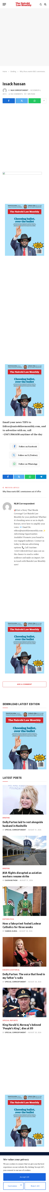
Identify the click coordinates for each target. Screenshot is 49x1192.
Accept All (24, 1177)
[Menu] (4, 4)
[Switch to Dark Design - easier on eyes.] (40, 4)
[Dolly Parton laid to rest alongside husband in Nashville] (24, 800)
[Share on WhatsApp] (34, 100)
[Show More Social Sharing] (43, 100)
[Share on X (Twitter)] (22, 100)
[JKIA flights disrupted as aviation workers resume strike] (24, 850)
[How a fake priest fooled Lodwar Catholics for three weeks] (24, 901)
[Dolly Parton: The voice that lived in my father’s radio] (24, 951)
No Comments (17, 94)
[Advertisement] (24, 37)
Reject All (35, 1186)
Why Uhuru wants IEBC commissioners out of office (22, 491)
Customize (12, 1186)
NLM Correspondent (19, 90)
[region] (24, 1173)
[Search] (45, 4)
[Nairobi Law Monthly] (23, 4)
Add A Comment (24, 684)
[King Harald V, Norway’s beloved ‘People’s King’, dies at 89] (24, 1002)
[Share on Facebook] (9, 100)
